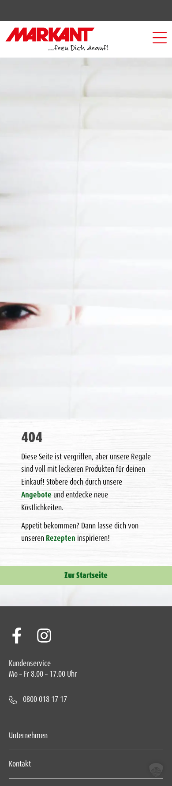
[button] (159, 39)
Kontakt (20, 764)
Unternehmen (28, 735)
